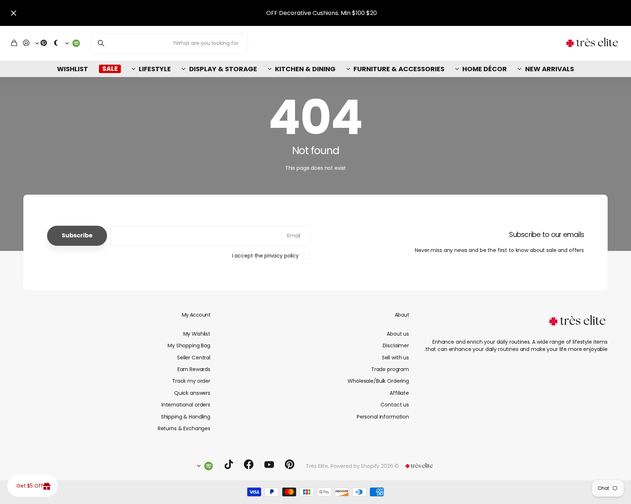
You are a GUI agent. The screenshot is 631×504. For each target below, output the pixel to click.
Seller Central (193, 357)
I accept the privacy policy (265, 255)
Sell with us (395, 357)
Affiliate (399, 393)
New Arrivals (549, 68)
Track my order (191, 381)
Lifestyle (155, 68)
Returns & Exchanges (184, 428)
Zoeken (101, 43)
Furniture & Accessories (398, 68)
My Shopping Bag (189, 345)
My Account (196, 314)
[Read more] (41, 43)
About (402, 314)
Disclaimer (396, 345)
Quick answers (192, 393)
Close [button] (13, 13)
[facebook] (248, 464)
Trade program (390, 369)
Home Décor (484, 68)
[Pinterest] (289, 464)
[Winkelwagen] (14, 43)
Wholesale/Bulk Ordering (378, 381)
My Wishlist (196, 333)
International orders (185, 404)
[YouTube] (269, 464)
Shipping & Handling (185, 416)
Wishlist (72, 68)
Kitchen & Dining (305, 68)
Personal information (383, 416)
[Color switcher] (56, 43)
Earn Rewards (193, 369)
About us (398, 333)
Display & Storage (223, 68)
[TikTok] (229, 464)
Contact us (394, 404)
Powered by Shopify (354, 466)
